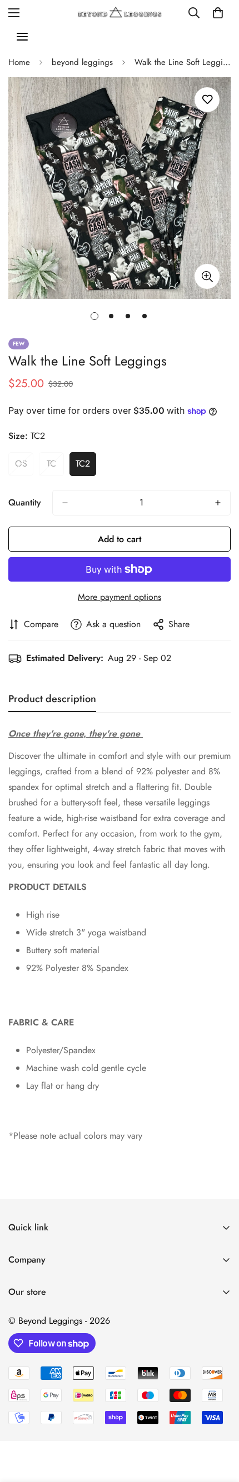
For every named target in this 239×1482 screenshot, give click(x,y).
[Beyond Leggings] (120, 12)
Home (19, 62)
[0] (218, 13)
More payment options (119, 596)
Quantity (24, 502)
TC (55, 466)
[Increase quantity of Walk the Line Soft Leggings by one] (218, 502)
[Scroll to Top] (219, 1423)
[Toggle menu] (22, 37)
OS (24, 466)
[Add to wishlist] (207, 99)
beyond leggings (82, 62)
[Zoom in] (207, 276)
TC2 (86, 466)
